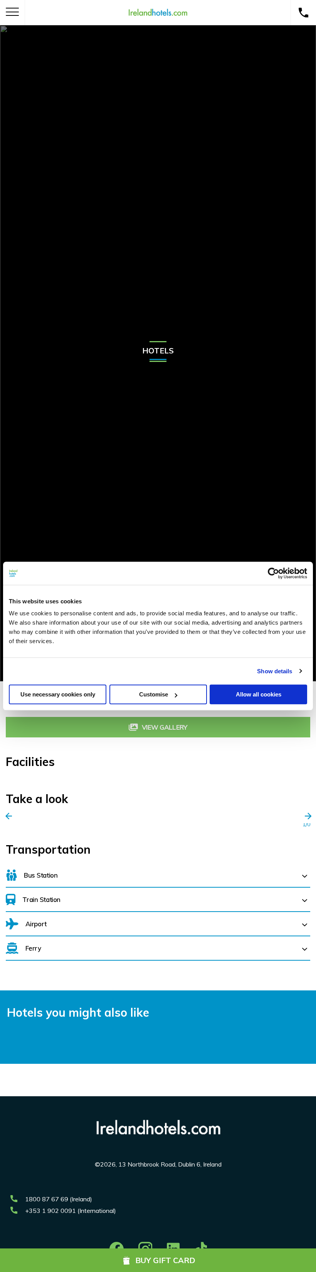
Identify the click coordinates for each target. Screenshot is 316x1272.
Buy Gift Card (165, 1260)
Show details (274, 671)
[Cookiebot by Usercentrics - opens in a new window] (273, 573)
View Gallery (164, 727)
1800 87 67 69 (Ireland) (58, 1199)
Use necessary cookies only (57, 694)
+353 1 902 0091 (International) (70, 1210)
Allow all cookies (258, 694)
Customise (153, 694)
